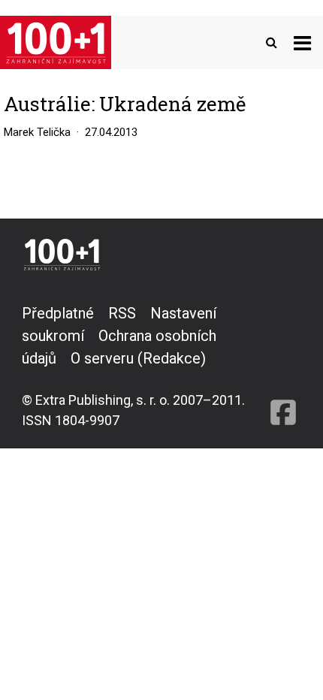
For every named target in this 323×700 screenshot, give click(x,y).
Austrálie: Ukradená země (125, 103)
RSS (122, 313)
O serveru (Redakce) (138, 358)
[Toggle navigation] (302, 42)
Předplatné (58, 313)
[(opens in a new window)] (283, 366)
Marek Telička (37, 132)
